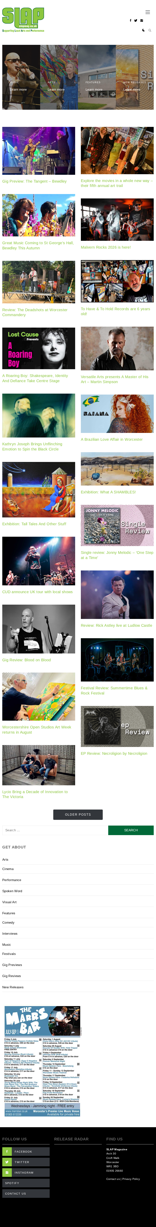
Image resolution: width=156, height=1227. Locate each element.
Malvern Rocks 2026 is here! (106, 247)
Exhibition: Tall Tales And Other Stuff (34, 524)
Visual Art (9, 902)
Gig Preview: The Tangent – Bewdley (34, 181)
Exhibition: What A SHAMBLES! (108, 492)
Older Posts (78, 814)
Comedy (8, 922)
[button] (143, 30)
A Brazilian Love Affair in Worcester (112, 439)
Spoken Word (12, 891)
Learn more (18, 89)
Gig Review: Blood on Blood (26, 660)
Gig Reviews (11, 976)
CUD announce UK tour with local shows (37, 592)
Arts (51, 82)
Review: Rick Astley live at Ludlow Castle (116, 625)
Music (14, 82)
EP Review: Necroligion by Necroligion (114, 753)
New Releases (134, 82)
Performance (11, 880)
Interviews (10, 933)
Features (93, 82)
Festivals (9, 954)
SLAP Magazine (116, 1149)
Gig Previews (12, 965)
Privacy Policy (131, 1178)
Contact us (113, 1178)
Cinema (8, 869)
